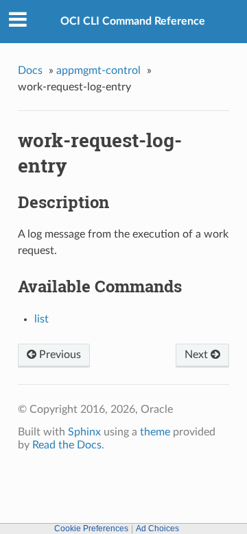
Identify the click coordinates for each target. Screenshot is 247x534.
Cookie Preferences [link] (91, 528)
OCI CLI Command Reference (132, 21)
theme (155, 432)
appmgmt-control (98, 70)
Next (198, 354)
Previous (58, 354)
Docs (30, 70)
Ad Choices (157, 528)
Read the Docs (67, 445)
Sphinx (84, 432)
